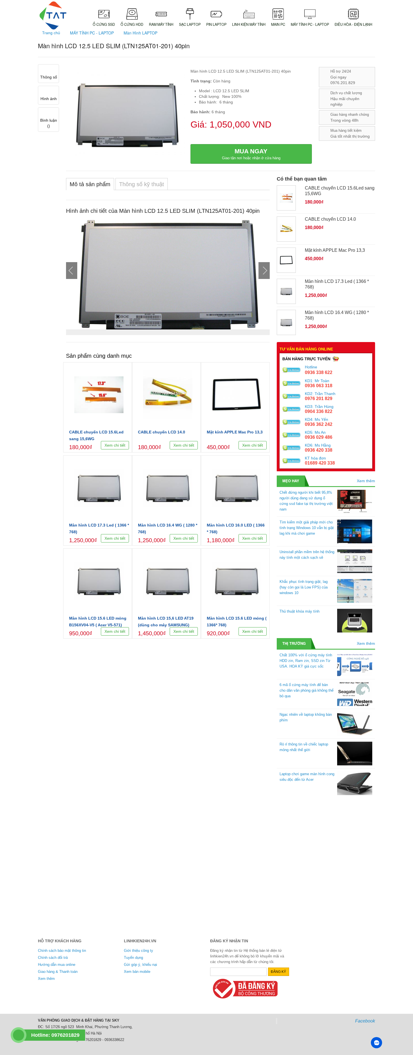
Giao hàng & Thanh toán (58, 971)
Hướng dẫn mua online (56, 964)
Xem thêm (366, 481)
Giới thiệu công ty (138, 950)
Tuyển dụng (133, 957)
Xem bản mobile (137, 971)
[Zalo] (376, 1042)
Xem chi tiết (115, 445)
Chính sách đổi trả (53, 957)
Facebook (365, 1021)
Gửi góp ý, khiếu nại (140, 964)
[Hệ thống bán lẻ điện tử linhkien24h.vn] (53, 15)
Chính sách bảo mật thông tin (62, 950)
